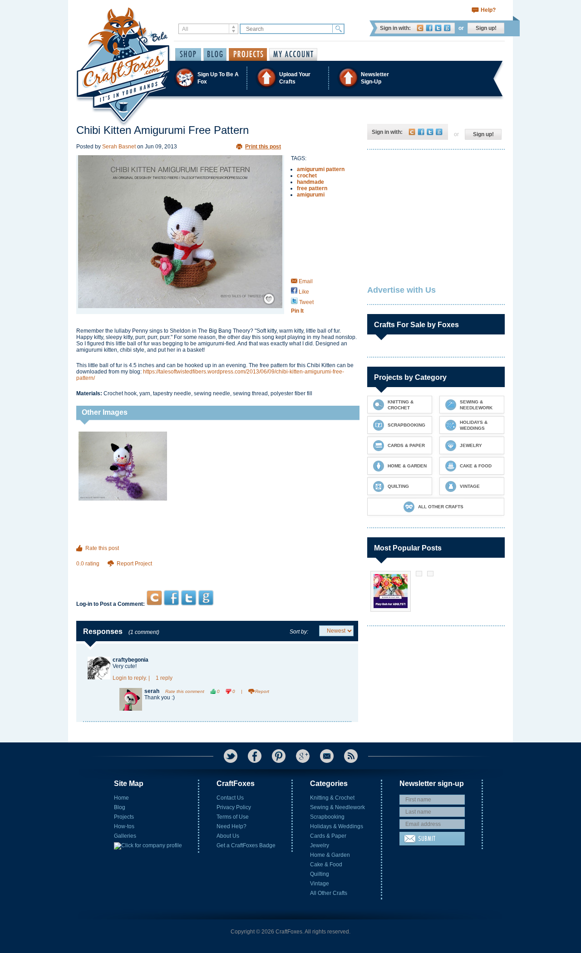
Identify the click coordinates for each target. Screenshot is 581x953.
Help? (488, 10)
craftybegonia (130, 660)
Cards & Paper (328, 836)
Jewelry (319, 845)
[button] (290, 78)
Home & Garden (330, 855)
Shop (188, 54)
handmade (310, 182)
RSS (351, 756)
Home (121, 798)
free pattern (312, 188)
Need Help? (231, 826)
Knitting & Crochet (332, 798)
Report (262, 691)
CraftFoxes (420, 28)
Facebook (429, 28)
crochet (307, 175)
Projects (124, 817)
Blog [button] (214, 54)
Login (120, 678)
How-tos (124, 826)
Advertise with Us (401, 290)
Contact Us (230, 798)
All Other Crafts (328, 893)
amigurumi (311, 195)
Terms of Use (233, 817)
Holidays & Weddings (336, 826)
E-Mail (327, 756)
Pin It (297, 311)
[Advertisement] (217, 572)
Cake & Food (326, 864)
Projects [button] (248, 54)
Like (303, 292)
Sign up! (486, 28)
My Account (293, 54)
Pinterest (279, 756)
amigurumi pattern (321, 169)
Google (447, 28)
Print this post (263, 146)
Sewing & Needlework (337, 807)
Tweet (306, 302)
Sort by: (299, 632)
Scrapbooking (327, 817)
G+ (303, 756)
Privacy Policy (234, 807)
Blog (119, 807)
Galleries (125, 836)
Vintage (319, 883)
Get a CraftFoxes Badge (246, 845)
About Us (228, 836)
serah (151, 691)
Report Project (134, 563)
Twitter (438, 28)
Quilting (319, 874)
